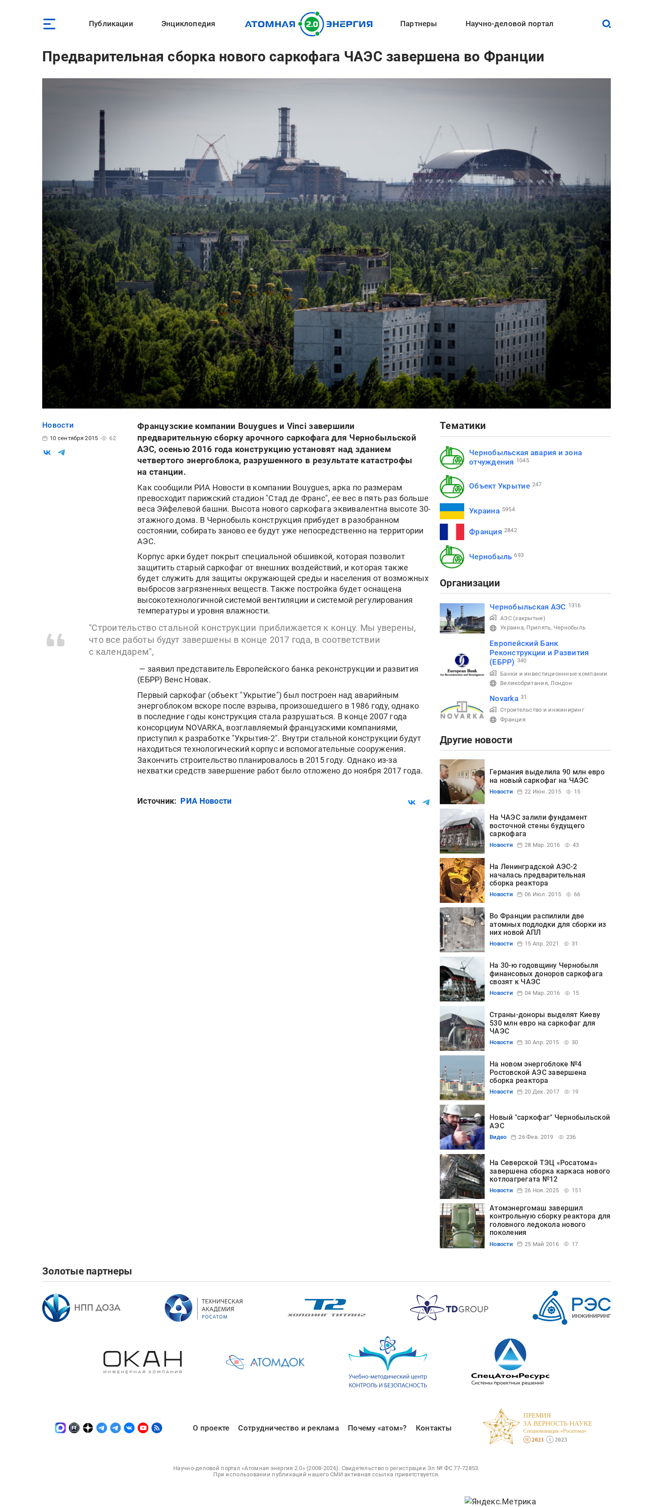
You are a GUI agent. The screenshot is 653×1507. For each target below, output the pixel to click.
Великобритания (524, 683)
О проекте (211, 1427)
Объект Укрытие (499, 485)
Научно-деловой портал (510, 23)
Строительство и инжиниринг (542, 709)
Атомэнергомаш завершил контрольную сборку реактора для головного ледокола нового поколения (550, 1220)
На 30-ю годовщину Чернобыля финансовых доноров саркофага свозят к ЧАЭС (546, 973)
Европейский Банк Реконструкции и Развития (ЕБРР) (539, 653)
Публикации (111, 23)
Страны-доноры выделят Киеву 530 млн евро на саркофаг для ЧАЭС (545, 1022)
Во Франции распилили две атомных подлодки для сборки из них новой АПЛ (548, 924)
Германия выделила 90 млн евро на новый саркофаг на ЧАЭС (547, 776)
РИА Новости (205, 801)
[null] (47, 452)
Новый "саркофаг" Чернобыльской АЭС (550, 1121)
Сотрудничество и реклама (288, 1427)
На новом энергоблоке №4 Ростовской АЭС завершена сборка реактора (538, 1072)
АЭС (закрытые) (522, 618)
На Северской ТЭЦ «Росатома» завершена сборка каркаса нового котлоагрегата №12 (550, 1170)
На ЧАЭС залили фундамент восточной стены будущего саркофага (538, 825)
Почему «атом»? (377, 1427)
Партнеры (418, 23)
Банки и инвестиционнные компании (554, 673)
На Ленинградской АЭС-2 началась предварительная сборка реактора (537, 874)
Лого (311, 24)
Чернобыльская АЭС (528, 606)
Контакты (434, 1427)
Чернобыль (490, 556)
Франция (485, 531)
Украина (484, 510)
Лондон (561, 683)
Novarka (504, 698)
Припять (538, 627)
